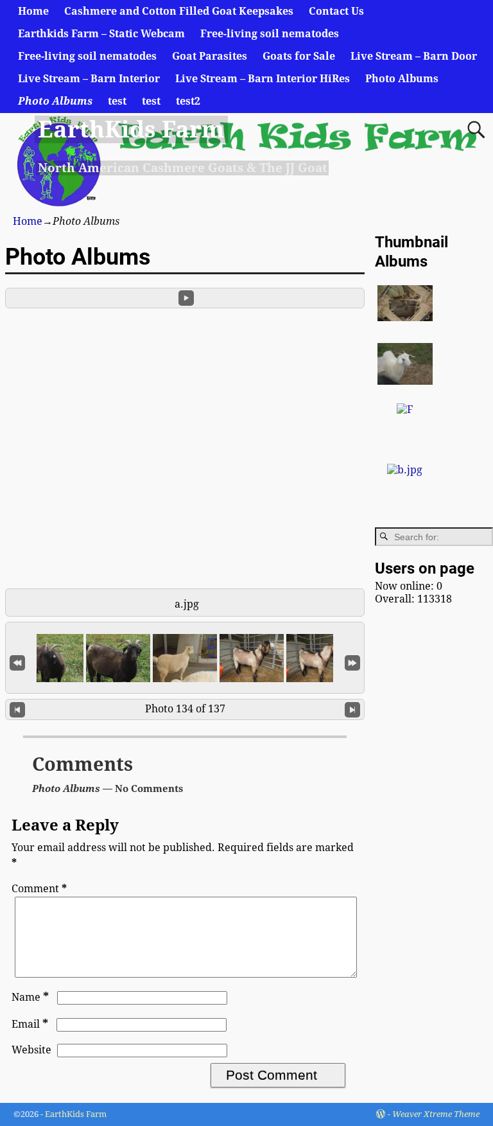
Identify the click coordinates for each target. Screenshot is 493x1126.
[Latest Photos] (404, 470)
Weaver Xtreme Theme (436, 1114)
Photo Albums (401, 79)
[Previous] (17, 709)
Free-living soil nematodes (269, 34)
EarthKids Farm (131, 129)
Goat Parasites (209, 56)
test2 (188, 101)
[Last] (352, 661)
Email (30, 1024)
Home (33, 11)
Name (30, 997)
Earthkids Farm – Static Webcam (101, 34)
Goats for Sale (299, 56)
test (117, 101)
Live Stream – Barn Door (413, 56)
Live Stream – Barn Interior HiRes (262, 79)
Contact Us (336, 11)
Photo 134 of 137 (185, 709)
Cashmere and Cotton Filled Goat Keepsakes (178, 11)
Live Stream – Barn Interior (89, 79)
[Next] (352, 709)
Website (31, 1050)
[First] (17, 661)
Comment (39, 889)
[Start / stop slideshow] (186, 298)
